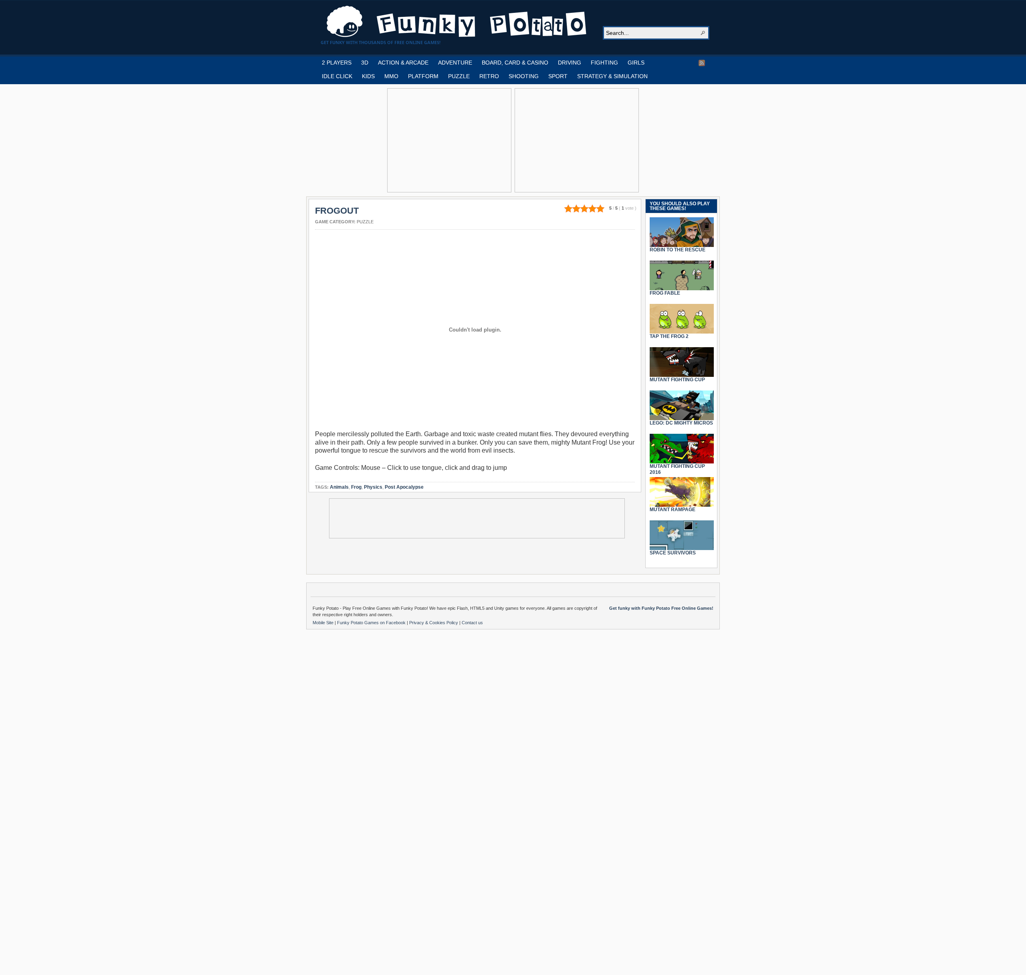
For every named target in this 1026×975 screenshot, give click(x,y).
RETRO (489, 76)
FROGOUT (337, 211)
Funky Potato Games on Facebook (372, 622)
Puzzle (365, 221)
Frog (356, 487)
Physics (373, 487)
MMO (391, 76)
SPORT (558, 76)
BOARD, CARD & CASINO (515, 62)
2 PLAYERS (336, 62)
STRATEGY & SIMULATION (612, 76)
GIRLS (636, 62)
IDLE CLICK (337, 76)
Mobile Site (324, 622)
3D (364, 62)
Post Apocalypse (404, 487)
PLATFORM (423, 76)
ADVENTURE (455, 62)
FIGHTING (604, 62)
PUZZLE (459, 76)
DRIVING (569, 62)
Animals (339, 487)
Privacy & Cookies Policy (434, 622)
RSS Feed (702, 63)
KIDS (368, 76)
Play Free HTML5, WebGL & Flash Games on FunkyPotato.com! (457, 21)
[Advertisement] (449, 140)
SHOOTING (524, 76)
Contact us (472, 622)
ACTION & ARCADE (403, 62)
